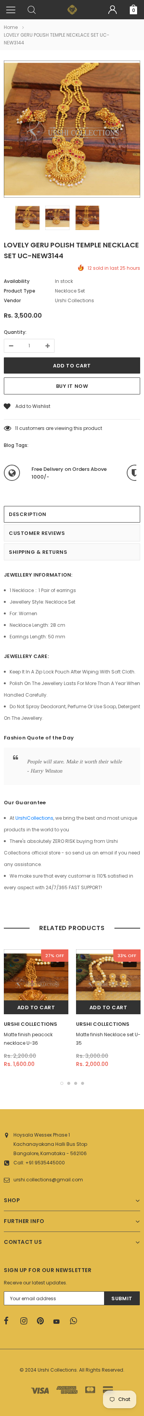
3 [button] (75, 1083)
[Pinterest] (42, 1321)
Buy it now (72, 386)
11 (16, 428)
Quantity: (15, 332)
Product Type (19, 291)
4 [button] (82, 1083)
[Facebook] (9, 1321)
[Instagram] (26, 1321)
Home (11, 27)
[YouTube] (59, 1321)
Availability (17, 281)
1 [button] (61, 1083)
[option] (72, 130)
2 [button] (68, 1083)
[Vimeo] (75, 1321)
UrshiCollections (34, 818)
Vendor (12, 300)
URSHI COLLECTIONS (30, 1024)
